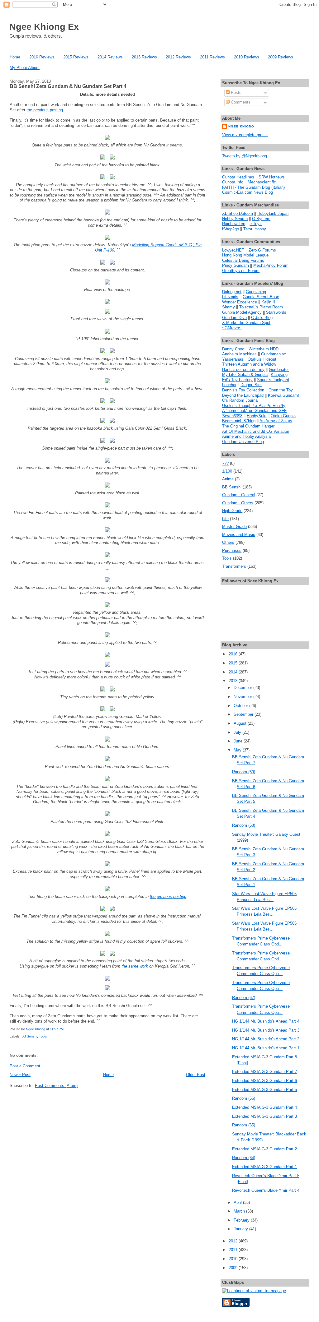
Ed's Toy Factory (237, 379)
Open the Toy (281, 390)
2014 (234, 672)
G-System (261, 218)
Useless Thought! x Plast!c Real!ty (253, 405)
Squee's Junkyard (273, 379)
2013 (234, 680)
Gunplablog (256, 291)
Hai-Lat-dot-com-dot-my (243, 369)
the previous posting (44, 110)
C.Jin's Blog (262, 317)
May (238, 750)
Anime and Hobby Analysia (246, 436)
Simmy (228, 307)
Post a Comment (25, 1066)
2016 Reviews (42, 57)
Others (228, 542)
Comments (240, 102)
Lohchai (229, 384)
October (241, 705)
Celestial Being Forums (243, 260)
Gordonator (279, 369)
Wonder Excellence (239, 302)
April (238, 1202)
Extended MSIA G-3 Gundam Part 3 (264, 1116)
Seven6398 (232, 416)
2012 (234, 1241)
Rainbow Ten (233, 223)
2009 (234, 1267)
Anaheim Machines (239, 354)
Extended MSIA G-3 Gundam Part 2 (264, 1149)
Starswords (276, 312)
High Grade (232, 510)
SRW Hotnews (272, 177)
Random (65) (243, 1125)
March (240, 1211)
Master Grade (234, 526)
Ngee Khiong (36, 1029)
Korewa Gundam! (283, 395)
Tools (43, 1036)
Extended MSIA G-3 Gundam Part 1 (264, 1166)
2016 (234, 654)
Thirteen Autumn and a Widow (249, 364)
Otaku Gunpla (283, 416)
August (241, 723)
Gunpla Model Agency (242, 312)
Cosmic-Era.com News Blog (247, 192)
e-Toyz (256, 223)
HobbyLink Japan (272, 213)
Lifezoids (230, 296)
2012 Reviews (178, 57)
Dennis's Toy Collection (243, 390)
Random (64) (243, 1157)
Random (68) (243, 825)
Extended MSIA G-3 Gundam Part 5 (264, 1089)
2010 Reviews (246, 57)
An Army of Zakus (275, 420)
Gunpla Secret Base (261, 296)
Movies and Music (238, 534)
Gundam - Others (237, 503)
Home (15, 57)
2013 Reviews (144, 57)
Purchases (231, 550)
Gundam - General (238, 494)
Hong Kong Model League (245, 255)
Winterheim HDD (264, 349)
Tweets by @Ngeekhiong (244, 156)
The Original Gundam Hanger (248, 426)
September (244, 714)
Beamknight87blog (238, 420)
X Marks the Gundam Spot (246, 322)
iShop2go (230, 229)
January (241, 1229)
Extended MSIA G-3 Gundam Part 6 (264, 1080)
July (238, 732)
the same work (134, 966)
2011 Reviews (212, 57)
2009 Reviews (280, 57)
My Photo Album (25, 67)
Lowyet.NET (233, 250)
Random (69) (243, 772)
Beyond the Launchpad (243, 395)
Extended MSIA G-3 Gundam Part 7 (264, 1071)
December (243, 687)
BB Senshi (29, 1036)
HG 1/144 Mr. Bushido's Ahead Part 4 (265, 1021)
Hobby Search (235, 218)
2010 (234, 1258)
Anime (228, 479)
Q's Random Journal (240, 400)
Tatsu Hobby (254, 229)
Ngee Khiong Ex (44, 26)
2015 (234, 663)
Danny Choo (233, 349)
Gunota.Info (232, 182)
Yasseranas (232, 359)
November (243, 696)
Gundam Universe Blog (243, 441)
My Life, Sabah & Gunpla (245, 374)
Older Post (195, 1074)
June (239, 741)
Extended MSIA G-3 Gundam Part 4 (264, 1107)
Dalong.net (231, 291)
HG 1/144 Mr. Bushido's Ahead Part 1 (265, 1048)
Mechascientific (262, 182)
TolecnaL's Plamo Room (261, 307)
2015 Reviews (75, 57)
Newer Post (20, 1074)
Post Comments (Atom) (56, 1085)
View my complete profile (245, 134)
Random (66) (243, 1098)
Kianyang (279, 374)
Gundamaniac (273, 354)
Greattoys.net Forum (240, 270)
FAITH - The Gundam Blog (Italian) (253, 187)
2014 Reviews (110, 57)
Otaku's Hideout (262, 359)
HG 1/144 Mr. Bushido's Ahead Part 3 (265, 1030)
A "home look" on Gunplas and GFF (254, 410)
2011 (234, 1249)
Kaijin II (268, 302)
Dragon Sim (251, 384)
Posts (235, 92)
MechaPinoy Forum (270, 265)
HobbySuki (256, 416)
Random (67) (243, 997)
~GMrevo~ (231, 328)
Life (225, 518)
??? (225, 463)
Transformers (234, 566)
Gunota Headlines (238, 177)
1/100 (227, 471)
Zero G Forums (262, 250)
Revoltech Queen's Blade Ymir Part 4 (265, 1190)
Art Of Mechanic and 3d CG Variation (255, 431)
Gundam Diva (234, 317)
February (242, 1220)
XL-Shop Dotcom (237, 213)
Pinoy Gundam (235, 265)
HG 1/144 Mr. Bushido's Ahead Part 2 (265, 1039)
